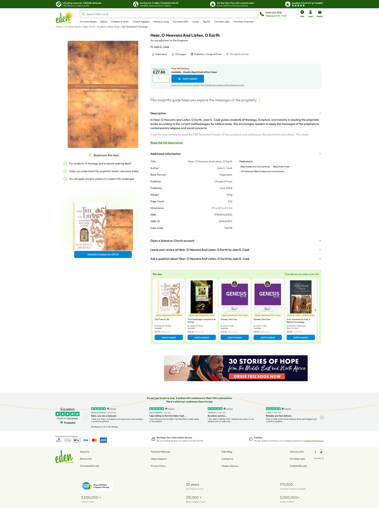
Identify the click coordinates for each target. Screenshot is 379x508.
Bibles (104, 21)
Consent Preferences (314, 440)
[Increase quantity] (167, 78)
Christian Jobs (221, 21)
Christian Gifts (180, 21)
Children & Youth (120, 21)
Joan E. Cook (161, 46)
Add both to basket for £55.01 (103, 254)
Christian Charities (243, 21)
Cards (195, 21)
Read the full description (166, 142)
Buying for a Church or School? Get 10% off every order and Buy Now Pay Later (207, 85)
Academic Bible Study (108, 26)
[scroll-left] (315, 310)
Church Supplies (141, 21)
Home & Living (161, 21)
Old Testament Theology (135, 26)
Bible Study (89, 26)
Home (59, 26)
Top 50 (206, 21)
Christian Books (88, 21)
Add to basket (190, 78)
